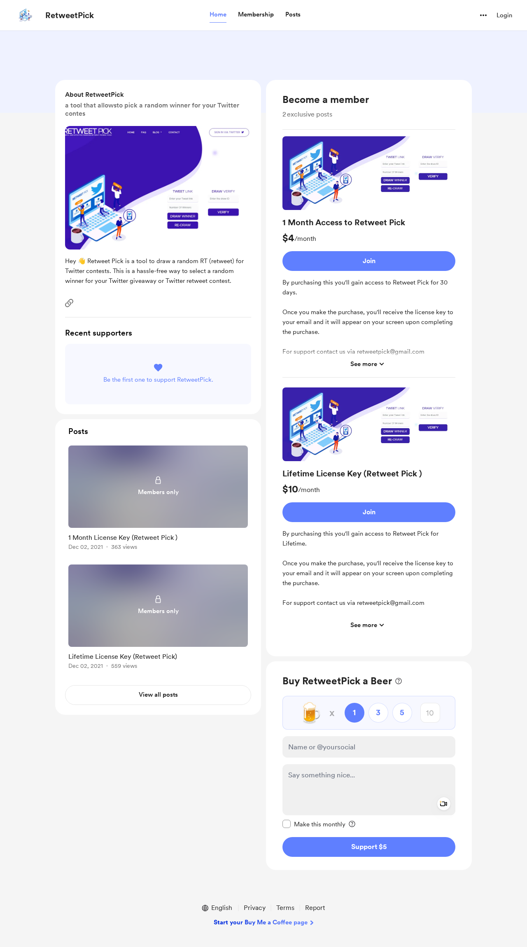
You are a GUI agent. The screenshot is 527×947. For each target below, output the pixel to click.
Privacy (255, 908)
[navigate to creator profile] (25, 15)
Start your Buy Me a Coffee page (261, 922)
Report (315, 908)
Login (504, 15)
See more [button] (363, 364)
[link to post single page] (158, 499)
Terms (285, 908)
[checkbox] (313, 824)
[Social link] (69, 303)
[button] (218, 14)
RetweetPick (69, 15)
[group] (368, 257)
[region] (369, 368)
